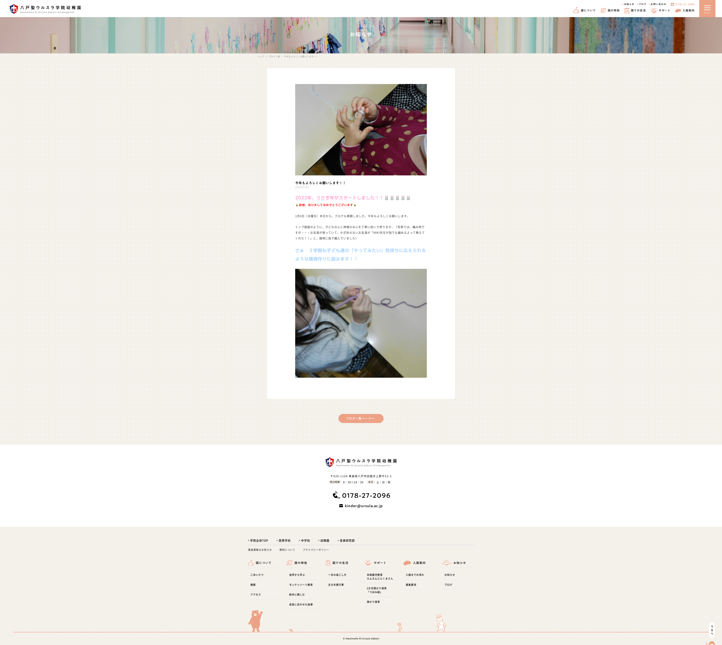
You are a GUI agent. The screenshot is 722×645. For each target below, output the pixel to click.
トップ (261, 56)
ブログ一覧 (274, 56)
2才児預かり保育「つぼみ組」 (377, 590)
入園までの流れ (415, 574)
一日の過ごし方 (337, 574)
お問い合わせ (658, 4)
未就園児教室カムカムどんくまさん (380, 576)
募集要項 (411, 584)
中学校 (305, 540)
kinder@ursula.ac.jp (364, 506)
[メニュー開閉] (707, 8)
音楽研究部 (347, 540)
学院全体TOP (259, 540)
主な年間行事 (336, 584)
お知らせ (629, 4)
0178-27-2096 (685, 4)
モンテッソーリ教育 (301, 584)
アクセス (255, 594)
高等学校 (285, 540)
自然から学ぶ (297, 574)
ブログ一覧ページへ (360, 418)
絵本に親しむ (297, 594)
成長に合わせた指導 (301, 604)
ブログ (642, 4)
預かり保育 (373, 601)
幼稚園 (324, 540)
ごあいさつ (257, 574)
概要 (253, 584)
